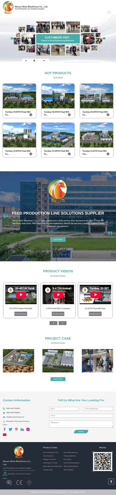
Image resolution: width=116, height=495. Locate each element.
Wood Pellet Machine (71, 466)
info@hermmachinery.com (15, 417)
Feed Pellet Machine (71, 452)
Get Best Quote (20, 314)
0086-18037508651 (13, 408)
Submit (81, 431)
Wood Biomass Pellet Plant (52, 466)
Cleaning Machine (70, 456)
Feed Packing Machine (72, 463)
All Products (58, 77)
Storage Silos (48, 470)
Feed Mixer (67, 459)
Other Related (68, 470)
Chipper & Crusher (49, 459)
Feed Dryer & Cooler (50, 463)
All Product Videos (58, 276)
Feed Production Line (50, 452)
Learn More (58, 239)
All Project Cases (58, 343)
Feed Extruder (48, 456)
